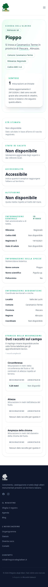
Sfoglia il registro (9, 508)
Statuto (5, 536)
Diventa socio (8, 541)
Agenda (5, 512)
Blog (4, 517)
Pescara (24, 48)
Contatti (5, 546)
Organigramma (9, 531)
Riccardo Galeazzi (29, 577)
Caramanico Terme (27, 44)
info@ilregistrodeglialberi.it (14, 559)
